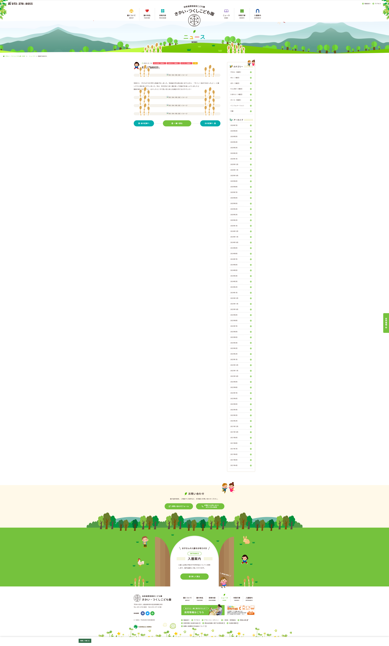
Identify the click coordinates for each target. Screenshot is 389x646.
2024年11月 (234, 237)
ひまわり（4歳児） (236, 94)
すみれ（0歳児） (236, 72)
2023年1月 (234, 359)
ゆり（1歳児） (235, 77)
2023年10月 (234, 309)
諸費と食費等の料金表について (194, 626)
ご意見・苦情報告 (230, 620)
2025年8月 (234, 186)
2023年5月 (234, 337)
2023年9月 (234, 315)
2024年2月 (234, 287)
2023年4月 (234, 343)
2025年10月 (234, 175)
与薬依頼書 (233, 623)
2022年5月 (234, 404)
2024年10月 (234, 242)
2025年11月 (234, 170)
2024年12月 (234, 231)
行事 (232, 111)
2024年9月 (234, 248)
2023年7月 (234, 326)
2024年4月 (234, 276)
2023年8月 (234, 320)
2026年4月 (234, 142)
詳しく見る (195, 576)
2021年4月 (234, 465)
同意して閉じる (85, 640)
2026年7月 (234, 125)
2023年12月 (234, 298)
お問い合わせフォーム (180, 506)
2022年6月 (234, 398)
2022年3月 (234, 415)
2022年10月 (234, 376)
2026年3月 (234, 147)
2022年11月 (234, 370)
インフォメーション (237, 105)
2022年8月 (234, 387)
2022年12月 (234, 365)
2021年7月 (234, 449)
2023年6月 (234, 331)
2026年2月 (234, 153)
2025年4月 (234, 209)
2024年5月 (234, 270)
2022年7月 (234, 393)
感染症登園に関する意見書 (214, 623)
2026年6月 (234, 131)
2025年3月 (234, 214)
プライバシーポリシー (211, 620)
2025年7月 (234, 192)
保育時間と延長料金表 (191, 623)
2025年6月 (234, 198)
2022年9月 (234, 382)
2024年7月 (234, 259)
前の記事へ (145, 123)
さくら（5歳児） (236, 100)
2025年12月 (234, 164)
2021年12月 (234, 426)
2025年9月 (234, 181)
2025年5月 (234, 203)
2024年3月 (234, 281)
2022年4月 (234, 409)
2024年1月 (234, 292)
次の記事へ (209, 123)
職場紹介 (367, 3)
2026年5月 (234, 136)
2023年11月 (234, 304)
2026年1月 (234, 159)
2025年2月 (234, 220)
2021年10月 (234, 432)
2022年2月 (234, 421)
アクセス (378, 3)
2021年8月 (234, 443)
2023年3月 (234, 348)
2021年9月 (234, 437)
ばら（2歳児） (235, 83)
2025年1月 (234, 226)
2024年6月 (234, 264)
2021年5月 (234, 460)
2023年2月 (234, 354)
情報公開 (243, 620)
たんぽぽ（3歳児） (236, 89)
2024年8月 (234, 253)
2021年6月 (234, 454)
